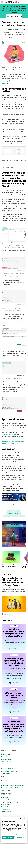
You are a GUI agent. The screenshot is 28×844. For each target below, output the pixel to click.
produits (22, 516)
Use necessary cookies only (14, 840)
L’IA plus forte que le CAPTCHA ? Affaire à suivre (14, 695)
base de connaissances (9, 434)
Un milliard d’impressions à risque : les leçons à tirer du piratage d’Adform (14, 632)
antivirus (10, 510)
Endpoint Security (5, 804)
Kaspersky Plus (6, 81)
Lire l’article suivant (8, 574)
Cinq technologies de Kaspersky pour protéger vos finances (10, 565)
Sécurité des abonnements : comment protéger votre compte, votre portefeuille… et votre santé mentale (14, 726)
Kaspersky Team (9, 42)
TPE (2, 765)
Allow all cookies (7, 837)
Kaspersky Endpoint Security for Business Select (12, 785)
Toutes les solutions (6, 761)
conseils (17, 510)
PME (2, 777)
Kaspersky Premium (6, 759)
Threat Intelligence (6, 811)
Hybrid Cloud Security (6, 806)
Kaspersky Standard (6, 754)
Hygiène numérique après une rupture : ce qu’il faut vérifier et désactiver (14, 662)
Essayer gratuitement (14, 16)
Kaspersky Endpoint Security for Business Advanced (13, 787)
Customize (19, 837)
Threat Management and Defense (9, 802)
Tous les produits (5, 773)
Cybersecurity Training (6, 809)
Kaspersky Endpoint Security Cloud (9, 771)
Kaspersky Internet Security (14, 513)
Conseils (14, 625)
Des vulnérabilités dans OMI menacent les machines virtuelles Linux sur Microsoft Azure (13, 581)
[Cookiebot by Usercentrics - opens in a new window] (19, 818)
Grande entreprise (6, 793)
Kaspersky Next (5, 780)
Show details (19, 834)
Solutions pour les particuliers (9, 750)
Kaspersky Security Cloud (10, 516)
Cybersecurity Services (6, 799)
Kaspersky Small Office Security (8, 768)
